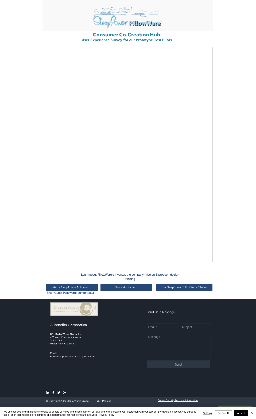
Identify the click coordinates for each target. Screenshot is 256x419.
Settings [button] (207, 413)
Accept (241, 413)
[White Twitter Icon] (59, 392)
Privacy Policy (106, 414)
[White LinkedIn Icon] (48, 392)
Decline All (223, 413)
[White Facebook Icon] (53, 392)
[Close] (252, 413)
